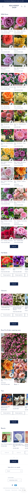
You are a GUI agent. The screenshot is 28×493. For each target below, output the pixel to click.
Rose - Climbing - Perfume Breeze (19, 202)
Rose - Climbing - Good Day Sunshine (20, 50)
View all (14, 246)
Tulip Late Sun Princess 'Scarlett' (6, 269)
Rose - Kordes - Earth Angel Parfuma (7, 182)
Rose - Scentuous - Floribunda (7, 87)
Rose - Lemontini (17, 106)
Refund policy (22, 488)
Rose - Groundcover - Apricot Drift (7, 125)
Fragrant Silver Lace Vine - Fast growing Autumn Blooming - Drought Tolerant (18, 308)
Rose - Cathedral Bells (18, 240)
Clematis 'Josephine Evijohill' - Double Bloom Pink (7, 307)
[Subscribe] (20, 471)
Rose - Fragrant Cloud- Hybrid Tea (7, 50)
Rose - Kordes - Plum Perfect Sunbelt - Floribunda (20, 163)
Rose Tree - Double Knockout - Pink (20, 125)
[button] (2, 6)
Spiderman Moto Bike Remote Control (5, 407)
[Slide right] (16, 280)
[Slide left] (11, 280)
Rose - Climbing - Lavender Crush (6, 222)
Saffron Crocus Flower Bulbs (17, 269)
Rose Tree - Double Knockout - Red (7, 144)
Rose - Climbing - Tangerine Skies (20, 182)
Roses (15, 384)
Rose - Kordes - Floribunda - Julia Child (7, 163)
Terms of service (14, 490)
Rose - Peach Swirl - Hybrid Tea (19, 88)
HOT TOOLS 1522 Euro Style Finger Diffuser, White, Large (19, 445)
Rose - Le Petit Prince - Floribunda (5, 69)
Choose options (7, 275)
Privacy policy (7, 490)
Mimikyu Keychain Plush (18, 406)
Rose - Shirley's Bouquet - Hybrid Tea (19, 69)
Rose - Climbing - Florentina (7, 240)
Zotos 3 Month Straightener (7, 444)
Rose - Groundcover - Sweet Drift (20, 144)
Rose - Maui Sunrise (5, 106)
